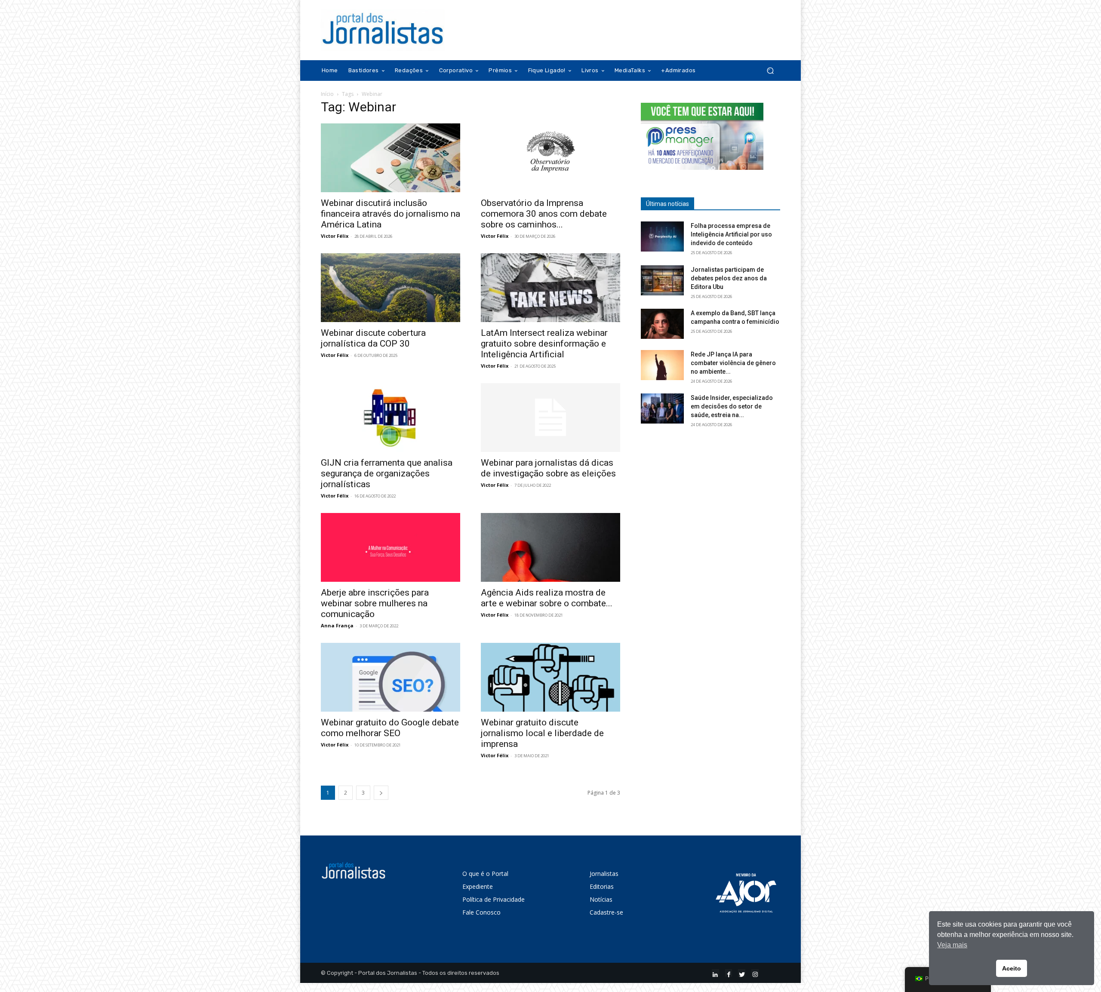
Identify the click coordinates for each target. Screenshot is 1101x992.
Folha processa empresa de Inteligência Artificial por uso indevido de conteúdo (731, 234)
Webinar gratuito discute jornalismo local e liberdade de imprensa (542, 733)
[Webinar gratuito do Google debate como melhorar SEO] (390, 677)
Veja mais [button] (952, 945)
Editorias (602, 886)
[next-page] (381, 793)
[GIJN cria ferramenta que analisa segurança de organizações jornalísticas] (390, 417)
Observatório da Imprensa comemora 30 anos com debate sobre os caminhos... (544, 214)
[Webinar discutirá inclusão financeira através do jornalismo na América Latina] (390, 157)
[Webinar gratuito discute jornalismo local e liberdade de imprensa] (550, 677)
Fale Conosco (481, 912)
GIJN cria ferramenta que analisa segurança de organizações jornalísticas (386, 473)
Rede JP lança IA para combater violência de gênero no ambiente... (733, 363)
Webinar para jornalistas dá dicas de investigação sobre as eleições (548, 468)
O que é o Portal (485, 873)
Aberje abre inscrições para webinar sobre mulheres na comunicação (375, 603)
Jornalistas (604, 873)
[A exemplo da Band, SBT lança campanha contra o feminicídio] (662, 324)
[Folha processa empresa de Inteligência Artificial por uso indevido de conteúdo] (662, 236)
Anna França (337, 625)
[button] (770, 71)
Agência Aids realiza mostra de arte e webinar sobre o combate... (546, 597)
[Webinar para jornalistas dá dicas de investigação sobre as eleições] (550, 417)
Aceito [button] (1011, 968)
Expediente (477, 886)
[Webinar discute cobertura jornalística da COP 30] (390, 287)
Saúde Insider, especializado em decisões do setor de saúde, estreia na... (732, 406)
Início (327, 94)
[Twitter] (741, 973)
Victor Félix (334, 236)
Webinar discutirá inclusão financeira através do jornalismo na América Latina (390, 214)
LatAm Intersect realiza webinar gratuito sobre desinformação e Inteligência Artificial (544, 343)
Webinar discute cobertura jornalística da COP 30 (373, 338)
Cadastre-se (606, 912)
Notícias (601, 899)
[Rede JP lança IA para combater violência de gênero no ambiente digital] (662, 365)
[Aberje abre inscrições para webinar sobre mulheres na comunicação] (390, 547)
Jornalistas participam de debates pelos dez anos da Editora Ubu (729, 278)
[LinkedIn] (715, 973)
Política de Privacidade (493, 899)
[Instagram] (755, 973)
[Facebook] (728, 973)
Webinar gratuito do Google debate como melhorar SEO (390, 727)
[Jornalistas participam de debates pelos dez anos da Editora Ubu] (662, 280)
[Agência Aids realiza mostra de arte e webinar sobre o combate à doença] (550, 547)
